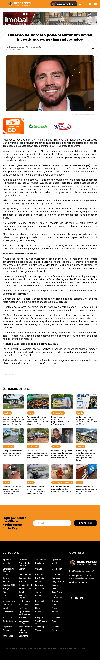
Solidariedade (25, 627)
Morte (38, 605)
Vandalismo (57, 630)
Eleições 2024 (25, 585)
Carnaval (23, 569)
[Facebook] (85, 3)
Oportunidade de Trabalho (25, 613)
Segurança (7, 627)
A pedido (7, 559)
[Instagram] (90, 3)
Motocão (56, 605)
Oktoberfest (8, 612)
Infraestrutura (9, 601)
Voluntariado (25, 636)
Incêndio (39, 595)
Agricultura (56, 559)
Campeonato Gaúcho (8, 570)
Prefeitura (7, 617)
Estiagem (7, 588)
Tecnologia (40, 627)
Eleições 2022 (9, 585)
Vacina (38, 630)
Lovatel (82, 648)
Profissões (24, 617)
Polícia (38, 612)
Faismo (55, 588)
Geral (21, 592)
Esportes (56, 585)
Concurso (39, 574)
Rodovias (56, 617)
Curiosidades (25, 578)
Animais (6, 563)
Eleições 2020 (58, 581)
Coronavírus (57, 574)
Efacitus (22, 581)
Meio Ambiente (26, 605)
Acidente (23, 559)
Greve (5, 595)
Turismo (6, 630)
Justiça (55, 601)
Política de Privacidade (41, 648)
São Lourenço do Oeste (25, 622)
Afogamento (40, 559)
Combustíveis (25, 574)
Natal (37, 608)
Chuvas (38, 569)
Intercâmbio (40, 601)
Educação (7, 581)
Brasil (54, 563)
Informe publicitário (57, 596)
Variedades (8, 636)
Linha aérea (8, 605)
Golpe (38, 592)
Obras (54, 608)
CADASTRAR (85, 523)
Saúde (54, 621)
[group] (50, 18)
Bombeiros (40, 563)
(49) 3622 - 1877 (78, 582)
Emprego (39, 585)
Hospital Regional (23, 596)
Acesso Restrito (61, 648)
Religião (39, 617)
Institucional (24, 601)
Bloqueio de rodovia (24, 564)
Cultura (6, 578)
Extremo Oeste (25, 588)
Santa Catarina (9, 621)
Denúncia (39, 578)
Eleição (38, 581)
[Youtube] (95, 3)
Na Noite (23, 608)
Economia (56, 578)
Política (55, 612)
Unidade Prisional (23, 631)
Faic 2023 (39, 588)
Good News (57, 592)
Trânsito (55, 627)
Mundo (6, 608)
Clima (5, 574)
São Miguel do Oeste (41, 622)
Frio (4, 592)
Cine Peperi (57, 569)
